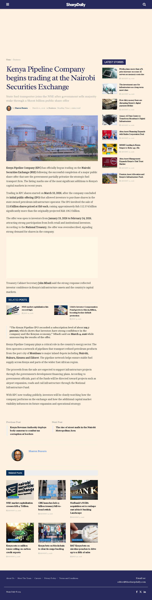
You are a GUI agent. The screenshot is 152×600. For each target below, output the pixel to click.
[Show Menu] (7, 4)
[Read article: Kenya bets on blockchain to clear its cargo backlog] (52, 533)
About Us (10, 578)
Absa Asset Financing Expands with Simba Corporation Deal (132, 132)
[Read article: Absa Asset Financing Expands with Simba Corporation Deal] (109, 135)
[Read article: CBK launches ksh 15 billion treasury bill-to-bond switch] (52, 490)
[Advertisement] (76, 34)
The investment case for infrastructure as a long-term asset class (131, 87)
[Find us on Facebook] (136, 592)
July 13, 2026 (28, 313)
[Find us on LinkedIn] (145, 592)
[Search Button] (144, 4)
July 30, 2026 (77, 556)
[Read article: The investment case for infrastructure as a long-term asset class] (109, 88)
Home (8, 60)
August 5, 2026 (78, 517)
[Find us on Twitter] (140, 592)
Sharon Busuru (21, 108)
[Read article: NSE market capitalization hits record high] (13, 310)
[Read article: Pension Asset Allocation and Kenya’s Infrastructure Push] (109, 178)
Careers (37, 578)
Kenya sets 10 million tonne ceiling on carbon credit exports (18, 549)
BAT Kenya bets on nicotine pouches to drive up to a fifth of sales (83, 549)
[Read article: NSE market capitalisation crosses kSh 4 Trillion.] (20, 490)
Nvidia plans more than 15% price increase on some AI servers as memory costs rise (131, 72)
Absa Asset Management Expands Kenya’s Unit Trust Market (131, 161)
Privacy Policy (50, 578)
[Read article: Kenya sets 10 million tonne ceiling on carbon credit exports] (20, 533)
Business (16, 60)
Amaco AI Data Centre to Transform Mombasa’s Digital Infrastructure (132, 118)
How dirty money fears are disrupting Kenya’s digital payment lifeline (130, 103)
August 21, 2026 (14, 510)
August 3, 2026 (46, 553)
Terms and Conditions (68, 578)
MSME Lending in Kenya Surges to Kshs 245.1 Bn (129, 146)
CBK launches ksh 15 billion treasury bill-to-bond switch (49, 506)
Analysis (77, 497)
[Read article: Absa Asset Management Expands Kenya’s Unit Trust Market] (109, 162)
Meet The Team (24, 578)
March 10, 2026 (38, 108)
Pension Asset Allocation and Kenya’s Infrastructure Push (131, 175)
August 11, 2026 (46, 514)
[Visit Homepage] (76, 4)
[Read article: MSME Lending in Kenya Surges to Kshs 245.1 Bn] (109, 149)
